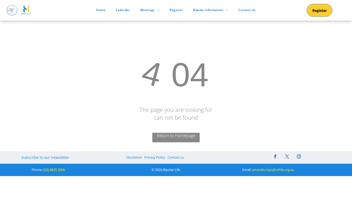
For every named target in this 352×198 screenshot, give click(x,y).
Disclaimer (134, 157)
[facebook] (275, 157)
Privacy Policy (154, 157)
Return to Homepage (176, 135)
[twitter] (287, 157)
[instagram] (299, 157)
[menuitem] (100, 10)
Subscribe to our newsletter (45, 157)
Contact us (175, 157)
